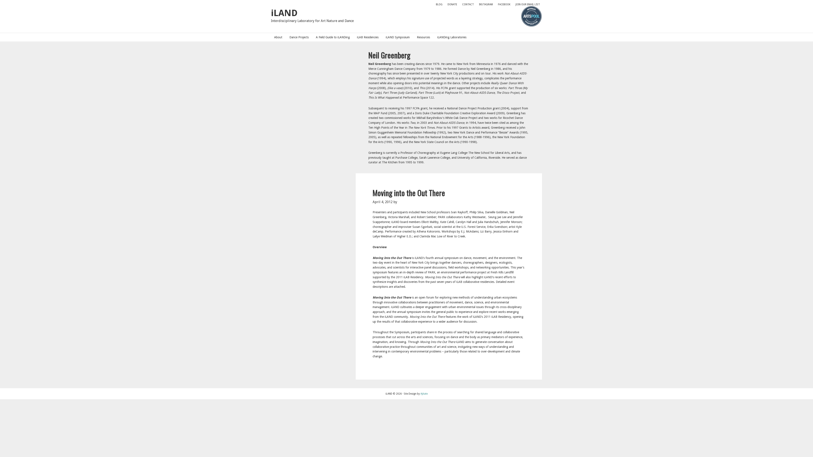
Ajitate (424, 393)
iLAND (284, 13)
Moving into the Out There (409, 192)
